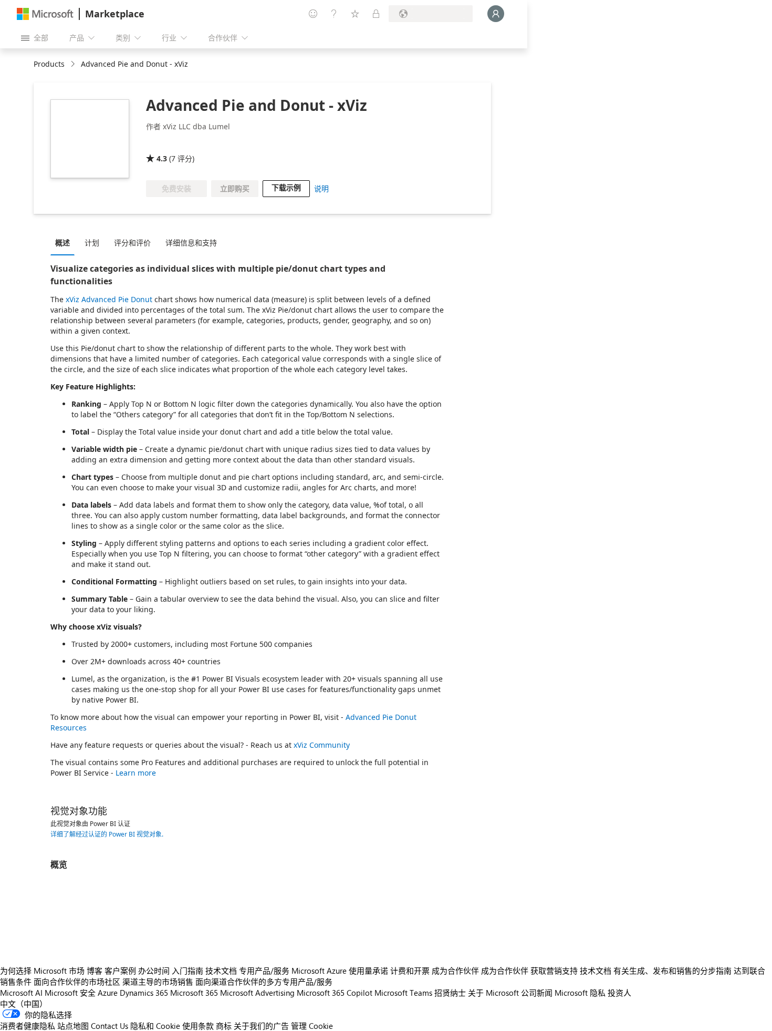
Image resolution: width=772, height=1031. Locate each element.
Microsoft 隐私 (580, 992)
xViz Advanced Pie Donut (109, 299)
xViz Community (322, 745)
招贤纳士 (450, 992)
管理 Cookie (312, 1025)
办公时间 (154, 970)
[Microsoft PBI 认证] (216, 143)
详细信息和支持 (191, 243)
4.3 (162, 158)
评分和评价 (132, 243)
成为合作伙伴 (455, 970)
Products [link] (49, 64)
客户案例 (120, 970)
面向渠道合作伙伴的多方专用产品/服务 (263, 981)
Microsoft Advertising (257, 992)
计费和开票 (410, 970)
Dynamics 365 (144, 992)
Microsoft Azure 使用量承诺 (339, 970)
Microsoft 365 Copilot (334, 992)
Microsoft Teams (403, 992)
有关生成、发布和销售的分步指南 (672, 970)
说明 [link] (321, 188)
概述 (62, 243)
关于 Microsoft (493, 992)
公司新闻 (536, 992)
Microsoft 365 (194, 992)
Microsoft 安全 (70, 992)
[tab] (65, 242)
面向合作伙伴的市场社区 (77, 981)
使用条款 (198, 1025)
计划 (92, 243)
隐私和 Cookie (155, 1025)
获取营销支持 (554, 970)
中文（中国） (23, 1003)
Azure (108, 992)
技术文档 (221, 970)
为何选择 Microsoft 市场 (42, 970)
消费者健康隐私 (27, 1025)
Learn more (136, 773)
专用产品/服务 (264, 970)
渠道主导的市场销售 (157, 981)
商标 (224, 1025)
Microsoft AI (21, 992)
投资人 (619, 992)
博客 (94, 970)
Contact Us (109, 1025)
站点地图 (73, 1025)
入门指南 (187, 970)
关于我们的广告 (261, 1025)
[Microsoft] (45, 14)
